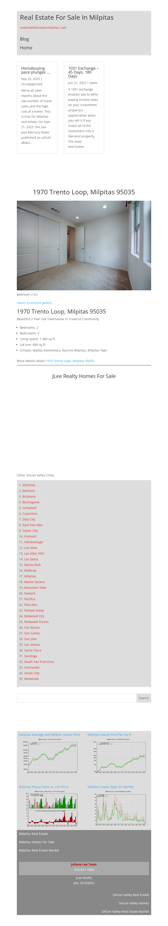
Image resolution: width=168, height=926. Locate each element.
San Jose (30, 639)
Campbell (30, 508)
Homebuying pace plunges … (35, 70)
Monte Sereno (34, 582)
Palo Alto (30, 605)
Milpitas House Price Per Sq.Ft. (110, 735)
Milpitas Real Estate (33, 834)
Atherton (29, 485)
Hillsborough (33, 542)
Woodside (31, 679)
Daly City (29, 519)
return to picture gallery (34, 303)
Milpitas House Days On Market (111, 787)
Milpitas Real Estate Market (39, 850)
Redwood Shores (36, 622)
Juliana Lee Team (84, 864)
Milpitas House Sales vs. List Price (43, 787)
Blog (24, 39)
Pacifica (29, 599)
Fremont (30, 536)
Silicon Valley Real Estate (131, 895)
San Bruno (32, 627)
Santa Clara (32, 650)
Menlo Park (32, 565)
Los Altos (30, 548)
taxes (93, 83)
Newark (29, 593)
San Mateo (32, 644)
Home (26, 48)
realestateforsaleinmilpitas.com (43, 27)
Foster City (30, 531)
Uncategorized (31, 84)
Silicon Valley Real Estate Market (125, 911)
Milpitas (30, 576)
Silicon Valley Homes (134, 903)
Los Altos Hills (34, 553)
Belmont (29, 491)
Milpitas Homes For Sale (36, 842)
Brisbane (29, 496)
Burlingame (31, 502)
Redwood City (34, 616)
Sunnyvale (31, 667)
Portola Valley (34, 610)
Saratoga (30, 656)
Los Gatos (31, 559)
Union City (31, 673)
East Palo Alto (32, 525)
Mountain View (35, 587)
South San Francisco (39, 662)
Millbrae (30, 570)
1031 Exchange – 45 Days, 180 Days (83, 72)
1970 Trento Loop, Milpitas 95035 (70, 361)
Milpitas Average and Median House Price (49, 735)
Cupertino (30, 513)
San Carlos (32, 633)
